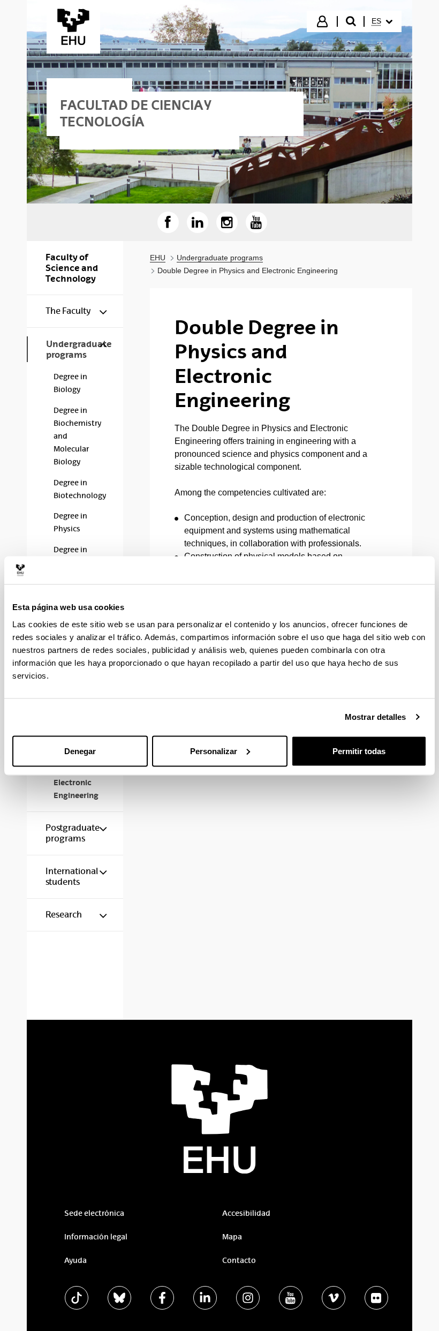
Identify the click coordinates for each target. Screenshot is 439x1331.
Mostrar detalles (375, 716)
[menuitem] (382, 21)
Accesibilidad (246, 1213)
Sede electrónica (94, 1213)
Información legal (95, 1236)
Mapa (232, 1236)
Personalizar (213, 750)
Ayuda (75, 1260)
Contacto (239, 1260)
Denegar (80, 750)
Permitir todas (358, 750)
